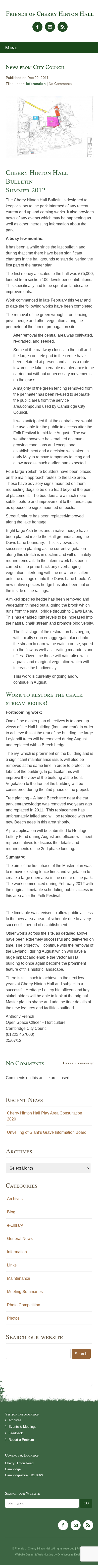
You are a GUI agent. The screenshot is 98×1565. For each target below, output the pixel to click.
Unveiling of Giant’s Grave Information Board (46, 1132)
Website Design (24, 1554)
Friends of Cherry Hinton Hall (50, 13)
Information (36, 84)
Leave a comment (78, 1063)
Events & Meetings (22, 1427)
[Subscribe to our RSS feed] (63, 27)
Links (12, 1265)
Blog (11, 1212)
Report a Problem (21, 1440)
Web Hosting (45, 1554)
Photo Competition (23, 1305)
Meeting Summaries (25, 1291)
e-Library (15, 1225)
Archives (15, 1198)
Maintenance (18, 1278)
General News (20, 1238)
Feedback (16, 1433)
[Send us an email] (50, 27)
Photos (13, 1318)
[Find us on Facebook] (37, 27)
